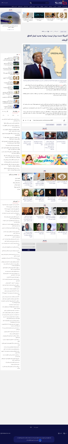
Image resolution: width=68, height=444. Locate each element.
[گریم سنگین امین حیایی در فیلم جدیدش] (50, 227)
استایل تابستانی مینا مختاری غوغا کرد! (40, 217)
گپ (65, 433)
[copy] (64, 120)
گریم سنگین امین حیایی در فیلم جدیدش (50, 233)
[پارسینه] (60, 2)
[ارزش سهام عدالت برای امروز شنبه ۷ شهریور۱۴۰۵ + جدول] (16, 93)
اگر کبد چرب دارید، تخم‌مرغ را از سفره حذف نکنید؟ (10, 204)
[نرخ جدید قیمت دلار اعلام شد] (16, 97)
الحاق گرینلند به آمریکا (50, 124)
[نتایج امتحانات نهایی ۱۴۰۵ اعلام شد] (16, 73)
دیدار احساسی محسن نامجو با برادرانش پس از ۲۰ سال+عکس (62, 199)
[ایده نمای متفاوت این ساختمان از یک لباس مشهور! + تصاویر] (11, 18)
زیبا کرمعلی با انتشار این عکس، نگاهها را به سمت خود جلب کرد (39, 199)
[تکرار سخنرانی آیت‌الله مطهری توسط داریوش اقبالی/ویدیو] (50, 192)
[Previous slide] (2, 18)
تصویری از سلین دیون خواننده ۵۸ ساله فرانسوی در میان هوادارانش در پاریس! (27, 184)
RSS (2, 2)
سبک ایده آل (17, 180)
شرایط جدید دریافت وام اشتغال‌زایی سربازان (11, 310)
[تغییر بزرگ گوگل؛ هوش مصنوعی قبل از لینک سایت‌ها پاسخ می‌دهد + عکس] (16, 59)
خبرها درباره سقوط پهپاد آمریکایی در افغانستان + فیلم (38, 143)
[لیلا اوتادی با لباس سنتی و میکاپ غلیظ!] (38, 227)
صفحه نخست (64, 6)
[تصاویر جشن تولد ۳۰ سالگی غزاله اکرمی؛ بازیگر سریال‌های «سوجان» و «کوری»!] (27, 227)
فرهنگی (41, 6)
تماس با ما (6, 2)
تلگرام (61, 433)
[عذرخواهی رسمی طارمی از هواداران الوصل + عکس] (16, 107)
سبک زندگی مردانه (16, 183)
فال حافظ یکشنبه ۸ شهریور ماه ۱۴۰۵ (61, 19)
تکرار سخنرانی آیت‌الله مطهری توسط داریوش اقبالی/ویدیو (51, 199)
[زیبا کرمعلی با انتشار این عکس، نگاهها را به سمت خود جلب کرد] (38, 192)
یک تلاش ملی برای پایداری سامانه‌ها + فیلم (12, 241)
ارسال (29, 250)
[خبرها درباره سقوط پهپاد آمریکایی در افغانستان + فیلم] (38, 135)
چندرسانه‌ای (20, 6)
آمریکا (65, 124)
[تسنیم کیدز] (44, 160)
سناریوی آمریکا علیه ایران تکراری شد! (61, 142)
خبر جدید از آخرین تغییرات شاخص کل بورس (11, 331)
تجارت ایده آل (17, 185)
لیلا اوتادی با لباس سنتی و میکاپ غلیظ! (39, 233)
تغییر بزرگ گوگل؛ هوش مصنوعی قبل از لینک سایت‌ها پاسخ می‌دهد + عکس (8, 59)
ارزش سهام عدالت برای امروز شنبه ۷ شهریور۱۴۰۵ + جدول (8, 93)
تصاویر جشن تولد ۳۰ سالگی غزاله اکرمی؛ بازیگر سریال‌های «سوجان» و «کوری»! (28, 235)
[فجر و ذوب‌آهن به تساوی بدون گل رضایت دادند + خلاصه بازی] (16, 64)
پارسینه (60, 85)
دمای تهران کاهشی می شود (14, 333)
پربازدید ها (15, 111)
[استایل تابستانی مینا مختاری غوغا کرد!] (38, 211)
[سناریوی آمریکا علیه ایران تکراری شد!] (62, 135)
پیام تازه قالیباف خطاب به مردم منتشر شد (12, 271)
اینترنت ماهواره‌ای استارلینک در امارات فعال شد (11, 288)
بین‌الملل (50, 6)
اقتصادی (59, 6)
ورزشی (37, 6)
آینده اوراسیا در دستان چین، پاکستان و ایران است (10, 314)
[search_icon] (31, 3)
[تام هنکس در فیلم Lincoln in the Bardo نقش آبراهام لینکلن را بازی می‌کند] (50, 211)
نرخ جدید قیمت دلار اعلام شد (7, 97)
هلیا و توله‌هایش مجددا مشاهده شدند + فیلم (11, 349)
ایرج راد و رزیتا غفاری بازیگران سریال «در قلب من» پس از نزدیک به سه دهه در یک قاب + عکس (28, 219)
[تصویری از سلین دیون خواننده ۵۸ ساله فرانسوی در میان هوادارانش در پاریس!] (27, 176)
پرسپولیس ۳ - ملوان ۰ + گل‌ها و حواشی (12, 283)
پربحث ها (4, 111)
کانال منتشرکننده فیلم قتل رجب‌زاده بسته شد (11, 347)
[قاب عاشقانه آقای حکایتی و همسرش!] (62, 227)
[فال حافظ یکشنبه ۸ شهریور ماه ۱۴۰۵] (61, 15)
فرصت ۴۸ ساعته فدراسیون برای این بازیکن (12, 291)
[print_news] (30, 120)
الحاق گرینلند (59, 124)
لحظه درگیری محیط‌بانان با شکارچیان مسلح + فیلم (11, 299)
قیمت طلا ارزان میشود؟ (15, 364)
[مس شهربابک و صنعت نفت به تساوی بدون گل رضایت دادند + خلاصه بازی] (16, 68)
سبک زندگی (26, 6)
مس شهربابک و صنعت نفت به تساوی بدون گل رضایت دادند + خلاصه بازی (8, 69)
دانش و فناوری (32, 6)
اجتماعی (46, 6)
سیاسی (55, 6)
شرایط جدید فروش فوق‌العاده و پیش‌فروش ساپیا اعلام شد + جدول (28, 20)
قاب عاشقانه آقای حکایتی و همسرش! (62, 233)
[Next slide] (19, 18)
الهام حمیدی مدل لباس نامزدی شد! (12, 145)
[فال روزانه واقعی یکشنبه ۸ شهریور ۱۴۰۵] (39, 15)
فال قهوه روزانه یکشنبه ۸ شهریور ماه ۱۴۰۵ (50, 19)
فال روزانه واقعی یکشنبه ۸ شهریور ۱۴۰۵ (39, 19)
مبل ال (18, 189)
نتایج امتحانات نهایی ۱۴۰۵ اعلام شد (8, 74)
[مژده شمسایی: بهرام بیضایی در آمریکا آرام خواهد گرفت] (27, 135)
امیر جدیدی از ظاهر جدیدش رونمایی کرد (63, 217)
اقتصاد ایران (17, 178)
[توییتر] (23, 120)
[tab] (13, 29)
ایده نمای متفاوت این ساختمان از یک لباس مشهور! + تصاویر (10, 26)
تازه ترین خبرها (17, 187)
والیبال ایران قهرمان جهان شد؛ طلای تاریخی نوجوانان (10, 262)
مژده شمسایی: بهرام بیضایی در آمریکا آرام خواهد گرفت (27, 143)
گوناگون (65, 10)
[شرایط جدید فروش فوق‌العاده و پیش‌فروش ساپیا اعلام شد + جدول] (27, 15)
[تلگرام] (26, 120)
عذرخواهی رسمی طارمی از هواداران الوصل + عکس (8, 107)
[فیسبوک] (28, 120)
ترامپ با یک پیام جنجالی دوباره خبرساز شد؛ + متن (11, 239)
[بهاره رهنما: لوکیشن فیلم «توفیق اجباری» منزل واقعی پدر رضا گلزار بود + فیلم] (27, 192)
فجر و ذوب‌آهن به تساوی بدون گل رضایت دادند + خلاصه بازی (8, 64)
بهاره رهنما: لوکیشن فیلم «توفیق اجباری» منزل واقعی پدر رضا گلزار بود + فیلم (27, 199)
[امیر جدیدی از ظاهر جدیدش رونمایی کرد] (62, 211)
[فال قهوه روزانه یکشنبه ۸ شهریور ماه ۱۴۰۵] (50, 15)
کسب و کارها (14, 6)
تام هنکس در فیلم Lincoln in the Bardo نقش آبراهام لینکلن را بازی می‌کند (50, 218)
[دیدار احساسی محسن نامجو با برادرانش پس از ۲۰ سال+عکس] (62, 192)
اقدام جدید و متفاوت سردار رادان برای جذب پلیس (10, 296)
